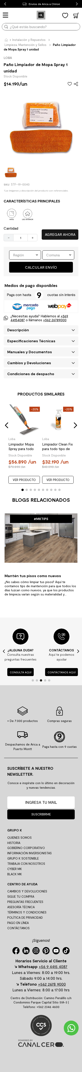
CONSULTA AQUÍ (20, 672)
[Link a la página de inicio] (6, 40)
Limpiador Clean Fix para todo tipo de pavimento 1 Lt (57, 446)
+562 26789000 (55, 320)
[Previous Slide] (5, 4)
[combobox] (41, 28)
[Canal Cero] (41, 1045)
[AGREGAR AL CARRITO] (60, 234)
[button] (7, 425)
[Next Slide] (77, 4)
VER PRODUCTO (24, 480)
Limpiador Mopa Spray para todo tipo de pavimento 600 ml (23, 446)
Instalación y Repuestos (29, 39)
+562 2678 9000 (52, 984)
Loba (11, 439)
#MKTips (41, 519)
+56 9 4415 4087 (53, 966)
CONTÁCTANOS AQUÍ (62, 672)
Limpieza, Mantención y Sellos (25, 44)
